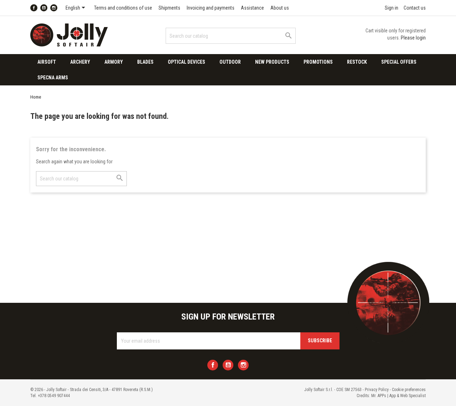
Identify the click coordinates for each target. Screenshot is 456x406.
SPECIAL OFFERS (398, 62)
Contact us (415, 8)
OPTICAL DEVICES (186, 62)
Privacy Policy (377, 389)
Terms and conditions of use (123, 8)
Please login (413, 38)
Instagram (53, 7)
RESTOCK (357, 62)
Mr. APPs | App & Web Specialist (398, 395)
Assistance (252, 8)
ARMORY (113, 62)
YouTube (43, 7)
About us (279, 8)
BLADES (145, 62)
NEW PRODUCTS (272, 62)
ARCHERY (80, 62)
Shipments (169, 8)
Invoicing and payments (210, 8)
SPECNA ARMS (52, 77)
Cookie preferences (409, 389)
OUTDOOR (230, 62)
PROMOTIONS (318, 62)
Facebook (33, 7)
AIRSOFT (46, 62)
